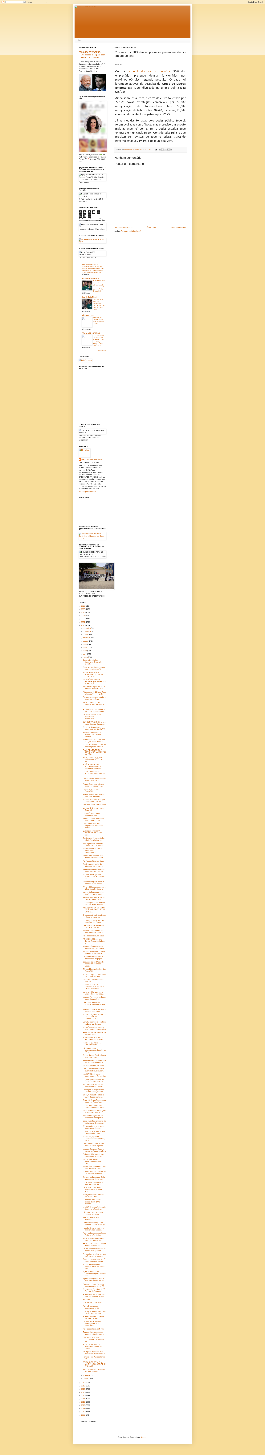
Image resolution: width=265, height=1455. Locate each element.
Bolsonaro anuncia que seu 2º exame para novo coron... (94, 1260)
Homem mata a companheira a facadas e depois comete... (94, 710)
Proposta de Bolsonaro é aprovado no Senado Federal (92, 734)
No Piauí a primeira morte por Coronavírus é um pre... (94, 801)
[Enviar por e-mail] (160, 149)
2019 (83, 1383)
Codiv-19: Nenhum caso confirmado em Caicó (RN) (94, 728)
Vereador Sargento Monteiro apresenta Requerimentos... (94, 1150)
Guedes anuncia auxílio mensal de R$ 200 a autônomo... (92, 1202)
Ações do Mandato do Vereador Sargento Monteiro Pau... (94, 1274)
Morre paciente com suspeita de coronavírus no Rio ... (93, 1239)
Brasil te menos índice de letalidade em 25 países (93, 865)
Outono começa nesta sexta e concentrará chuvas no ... (94, 1132)
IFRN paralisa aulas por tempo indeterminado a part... (94, 1244)
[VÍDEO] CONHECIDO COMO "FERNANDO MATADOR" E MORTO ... (94, 910)
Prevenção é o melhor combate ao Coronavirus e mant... (94, 1255)
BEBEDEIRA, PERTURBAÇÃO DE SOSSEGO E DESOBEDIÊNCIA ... (94, 1017)
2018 (83, 1386)
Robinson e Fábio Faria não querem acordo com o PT (93, 1285)
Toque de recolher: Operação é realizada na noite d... (94, 1112)
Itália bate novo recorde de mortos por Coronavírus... (93, 1085)
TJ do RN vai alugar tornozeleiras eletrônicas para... (93, 1161)
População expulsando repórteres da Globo (91, 814)
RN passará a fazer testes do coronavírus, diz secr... (93, 1127)
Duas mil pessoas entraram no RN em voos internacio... (94, 1173)
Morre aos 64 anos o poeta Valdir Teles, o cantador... (93, 993)
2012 (83, 1405)
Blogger (143, 1437)
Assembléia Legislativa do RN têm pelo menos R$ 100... (94, 688)
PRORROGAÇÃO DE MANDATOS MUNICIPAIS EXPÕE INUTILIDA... (93, 987)
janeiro (86, 1379)
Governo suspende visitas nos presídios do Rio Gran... (94, 1312)
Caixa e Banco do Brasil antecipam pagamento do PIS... (93, 1189)
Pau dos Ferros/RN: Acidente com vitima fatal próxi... (93, 898)
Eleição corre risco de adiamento (91, 1218)
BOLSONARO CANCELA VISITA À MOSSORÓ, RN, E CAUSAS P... (94, 1364)
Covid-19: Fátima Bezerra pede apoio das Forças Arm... (94, 1101)
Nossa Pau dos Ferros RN (91, 459)
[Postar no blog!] (162, 149)
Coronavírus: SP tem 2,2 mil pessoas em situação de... (93, 1145)
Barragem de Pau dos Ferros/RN (91, 790)
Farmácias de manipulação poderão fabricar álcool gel (94, 1224)
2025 (83, 609)
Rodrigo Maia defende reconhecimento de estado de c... (94, 1266)
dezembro (87, 628)
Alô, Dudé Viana (88, 315)
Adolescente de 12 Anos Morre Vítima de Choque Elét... (94, 693)
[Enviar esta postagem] (155, 149)
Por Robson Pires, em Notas (93, 861)
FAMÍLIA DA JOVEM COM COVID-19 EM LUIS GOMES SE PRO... (94, 752)
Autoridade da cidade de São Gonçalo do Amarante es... (94, 741)
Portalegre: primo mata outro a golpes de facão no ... (94, 698)
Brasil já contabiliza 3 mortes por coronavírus (93, 1196)
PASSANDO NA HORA (90, 279)
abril (85, 654)
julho (85, 644)
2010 (83, 1412)
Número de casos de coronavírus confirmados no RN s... (94, 1050)
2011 (83, 1408)
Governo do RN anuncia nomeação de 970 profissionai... (92, 1324)
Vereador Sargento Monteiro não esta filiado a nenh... (93, 883)
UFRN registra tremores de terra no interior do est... (93, 1183)
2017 (83, 1389)
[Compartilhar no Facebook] (168, 149)
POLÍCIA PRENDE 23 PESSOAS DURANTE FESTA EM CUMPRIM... (92, 766)
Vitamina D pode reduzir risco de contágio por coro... (94, 819)
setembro (87, 638)
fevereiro (86, 1375)
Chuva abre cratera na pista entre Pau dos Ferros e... (93, 921)
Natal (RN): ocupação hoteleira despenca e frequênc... (94, 1208)
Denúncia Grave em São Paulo (94, 805)
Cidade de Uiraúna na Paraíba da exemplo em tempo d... (94, 746)
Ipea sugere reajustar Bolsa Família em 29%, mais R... (93, 844)
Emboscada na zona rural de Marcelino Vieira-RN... (93, 795)
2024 (83, 612)
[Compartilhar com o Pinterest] (170, 149)
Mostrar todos (102, 350)
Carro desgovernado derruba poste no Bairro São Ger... (94, 904)
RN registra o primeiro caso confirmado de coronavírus (94, 1353)
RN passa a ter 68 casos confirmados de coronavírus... (92, 717)
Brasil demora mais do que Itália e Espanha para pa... (93, 1039)
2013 (83, 1402)
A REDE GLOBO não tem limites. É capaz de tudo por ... (94, 941)
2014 (83, 1399)
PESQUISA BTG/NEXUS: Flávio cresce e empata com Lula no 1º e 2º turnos (92, 55)
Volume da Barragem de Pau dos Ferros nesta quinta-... (93, 893)
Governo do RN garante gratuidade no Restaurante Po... (94, 877)
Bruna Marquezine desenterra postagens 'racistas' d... (94, 668)
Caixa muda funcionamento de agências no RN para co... (94, 1122)
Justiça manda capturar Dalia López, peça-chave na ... (94, 1178)
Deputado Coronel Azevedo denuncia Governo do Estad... (93, 964)
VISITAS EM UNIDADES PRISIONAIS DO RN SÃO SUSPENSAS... (93, 674)
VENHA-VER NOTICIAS (91, 333)
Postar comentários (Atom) (131, 231)
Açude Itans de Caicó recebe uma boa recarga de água (93, 1295)
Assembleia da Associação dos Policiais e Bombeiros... (94, 1234)
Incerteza (86, 1300)
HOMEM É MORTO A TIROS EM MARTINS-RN (93, 1317)
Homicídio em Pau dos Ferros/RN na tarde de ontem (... (92, 1346)
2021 (83, 622)
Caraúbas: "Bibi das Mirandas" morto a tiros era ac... (94, 780)
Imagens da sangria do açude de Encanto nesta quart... (94, 952)
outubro (86, 635)
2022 (83, 619)
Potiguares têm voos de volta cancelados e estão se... (93, 1155)
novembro (87, 631)
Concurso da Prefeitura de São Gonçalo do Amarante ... (94, 1290)
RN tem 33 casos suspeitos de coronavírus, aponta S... (94, 1250)
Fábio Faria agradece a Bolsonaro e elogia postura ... (94, 1004)
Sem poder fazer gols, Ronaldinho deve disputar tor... (93, 1339)
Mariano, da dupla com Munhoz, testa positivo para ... (94, 704)
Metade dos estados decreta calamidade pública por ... (93, 1070)
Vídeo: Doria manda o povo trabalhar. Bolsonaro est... (93, 857)
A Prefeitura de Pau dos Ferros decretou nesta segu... (94, 1010)
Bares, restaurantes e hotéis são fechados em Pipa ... (93, 1096)
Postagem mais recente (124, 227)
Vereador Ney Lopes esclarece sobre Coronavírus (94, 998)
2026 (83, 606)
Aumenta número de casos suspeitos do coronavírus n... (94, 947)
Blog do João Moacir (90, 297)
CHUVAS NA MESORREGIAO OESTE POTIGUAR (94, 926)
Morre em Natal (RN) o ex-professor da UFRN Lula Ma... (93, 759)
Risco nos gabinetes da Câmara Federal (91, 1044)
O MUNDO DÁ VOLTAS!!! (92, 1303)
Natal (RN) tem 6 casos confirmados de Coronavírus (94, 1075)
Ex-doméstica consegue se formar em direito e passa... (94, 1333)
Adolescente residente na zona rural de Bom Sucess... (94, 1168)
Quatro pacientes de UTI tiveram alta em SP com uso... (93, 833)
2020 (83, 625)
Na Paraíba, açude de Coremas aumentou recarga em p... (94, 1139)
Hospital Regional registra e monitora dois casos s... (93, 1229)
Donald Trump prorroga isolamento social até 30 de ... (94, 774)
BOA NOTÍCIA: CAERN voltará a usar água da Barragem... (94, 723)
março (85, 657)
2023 (83, 616)
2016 (83, 1392)
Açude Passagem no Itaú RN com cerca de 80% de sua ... (94, 1280)
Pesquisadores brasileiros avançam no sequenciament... (92, 851)
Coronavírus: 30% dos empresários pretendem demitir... (93, 826)
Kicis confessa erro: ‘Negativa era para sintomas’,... (94, 1370)
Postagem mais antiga (177, 227)
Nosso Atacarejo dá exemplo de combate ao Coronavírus (94, 1028)
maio (85, 651)
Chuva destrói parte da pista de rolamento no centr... (94, 916)
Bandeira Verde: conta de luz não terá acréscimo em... (93, 839)
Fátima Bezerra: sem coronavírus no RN (91, 1307)
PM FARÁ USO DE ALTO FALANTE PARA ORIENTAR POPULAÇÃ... (94, 682)
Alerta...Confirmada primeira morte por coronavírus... (93, 785)
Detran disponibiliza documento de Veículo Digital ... (92, 662)
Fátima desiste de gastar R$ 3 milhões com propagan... (94, 958)
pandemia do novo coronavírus (148, 71)
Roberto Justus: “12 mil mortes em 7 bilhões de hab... (94, 975)
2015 (83, 1396)
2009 (83, 1415)
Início (78, 40)
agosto (86, 641)
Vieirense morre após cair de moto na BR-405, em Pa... (93, 870)
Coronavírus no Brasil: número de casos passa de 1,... (94, 1056)
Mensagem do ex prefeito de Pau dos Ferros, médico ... (93, 1091)
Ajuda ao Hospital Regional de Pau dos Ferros (94, 1033)
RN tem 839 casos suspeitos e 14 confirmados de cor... (94, 888)
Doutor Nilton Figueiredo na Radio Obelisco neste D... (93, 1080)
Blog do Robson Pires (90, 264)
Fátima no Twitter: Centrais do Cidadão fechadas (94, 1213)
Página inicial (151, 227)
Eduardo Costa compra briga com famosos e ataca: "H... (94, 932)
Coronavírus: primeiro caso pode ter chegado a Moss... (94, 1106)
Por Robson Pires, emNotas (93, 1329)
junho (85, 647)
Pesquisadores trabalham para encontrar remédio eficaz (94, 1061)
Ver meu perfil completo (87, 492)
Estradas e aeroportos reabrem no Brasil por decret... (94, 1023)
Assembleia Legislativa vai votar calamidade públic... (93, 1117)
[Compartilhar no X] (165, 149)
